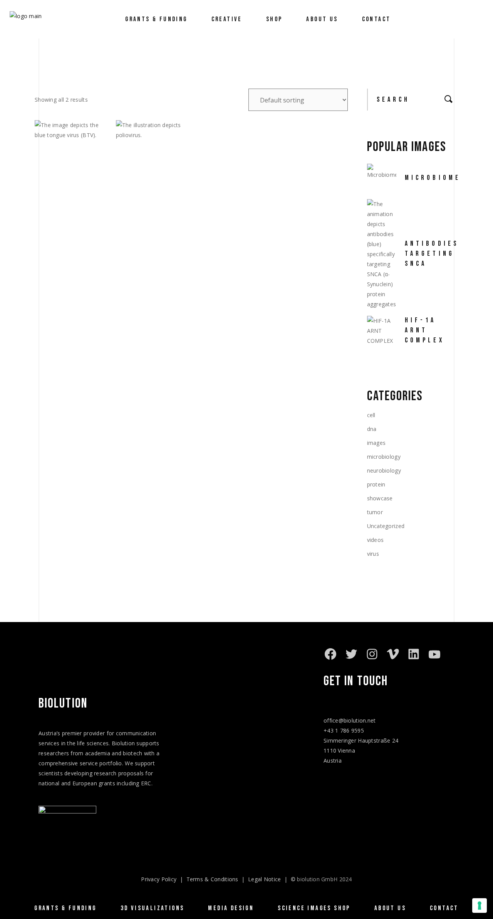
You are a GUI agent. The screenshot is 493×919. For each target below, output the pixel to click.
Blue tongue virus (68, 205)
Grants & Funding (65, 908)
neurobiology (384, 470)
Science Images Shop (314, 908)
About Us (390, 908)
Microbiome (433, 178)
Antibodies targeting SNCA (432, 254)
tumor (375, 512)
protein (376, 484)
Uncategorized (386, 526)
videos (375, 539)
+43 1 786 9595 (344, 730)
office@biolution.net (350, 720)
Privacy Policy (158, 879)
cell (371, 415)
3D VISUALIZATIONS (152, 908)
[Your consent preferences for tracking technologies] (479, 905)
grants (107, 783)
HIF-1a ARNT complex (424, 330)
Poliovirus (145, 200)
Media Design (231, 908)
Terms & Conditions (212, 879)
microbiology (384, 456)
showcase (380, 498)
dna (372, 429)
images (376, 442)
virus (373, 553)
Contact (444, 908)
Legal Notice (264, 879)
